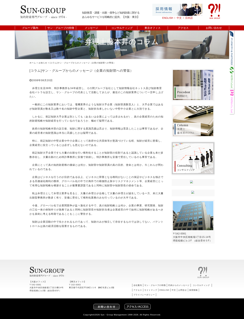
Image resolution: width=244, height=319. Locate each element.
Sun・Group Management (114, 315)
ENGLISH (167, 17)
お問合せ (182, 290)
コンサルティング (122, 27)
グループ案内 (30, 27)
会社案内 (137, 285)
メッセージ (91, 27)
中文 (179, 17)
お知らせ (43, 63)
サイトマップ (150, 290)
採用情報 (193, 290)
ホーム (32, 63)
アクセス (183, 27)
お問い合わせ (214, 27)
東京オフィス (153, 27)
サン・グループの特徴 (60, 27)
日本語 (189, 17)
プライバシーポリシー (144, 295)
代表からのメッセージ (179, 285)
